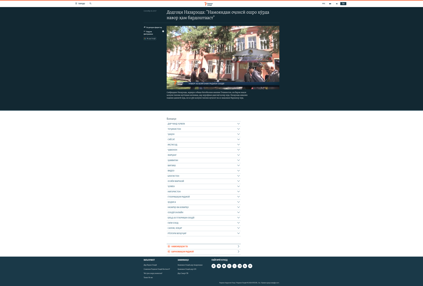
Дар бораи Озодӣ (150, 265)
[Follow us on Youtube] (224, 266)
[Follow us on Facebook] (219, 266)
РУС (323, 4)
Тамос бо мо (148, 278)
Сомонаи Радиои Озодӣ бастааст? (157, 269)
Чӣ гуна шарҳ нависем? (153, 273)
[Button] (153, 28)
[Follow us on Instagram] (229, 266)
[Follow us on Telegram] (240, 266)
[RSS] (245, 266)
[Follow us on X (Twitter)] (234, 266)
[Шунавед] (337, 3)
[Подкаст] (250, 266)
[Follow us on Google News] (214, 266)
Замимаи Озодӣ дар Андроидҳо (190, 265)
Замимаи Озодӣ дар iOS (187, 269)
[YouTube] (330, 3)
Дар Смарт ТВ (183, 273)
